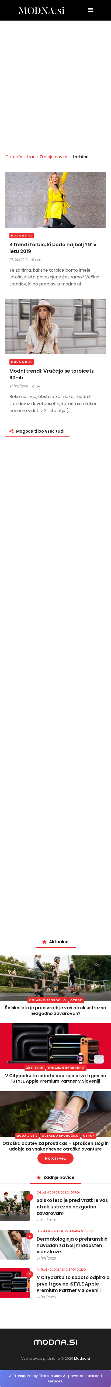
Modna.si (82, 1358)
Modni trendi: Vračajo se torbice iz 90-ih (51, 374)
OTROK (76, 1000)
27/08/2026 (46, 1258)
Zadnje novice (54, 157)
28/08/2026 (46, 1220)
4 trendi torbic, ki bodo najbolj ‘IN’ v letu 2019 (52, 248)
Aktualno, (45, 1269)
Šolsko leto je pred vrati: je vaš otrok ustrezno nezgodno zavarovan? (55, 1011)
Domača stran (20, 157)
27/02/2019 (19, 259)
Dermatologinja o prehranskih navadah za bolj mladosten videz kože (72, 1245)
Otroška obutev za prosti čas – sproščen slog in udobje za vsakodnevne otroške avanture (55, 1146)
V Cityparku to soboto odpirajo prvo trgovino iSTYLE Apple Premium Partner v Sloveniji (55, 1078)
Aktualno (35, 1068)
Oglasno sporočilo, (53, 1192)
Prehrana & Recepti (80, 1231)
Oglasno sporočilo (47, 1000)
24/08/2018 (19, 386)
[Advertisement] (55, 89)
